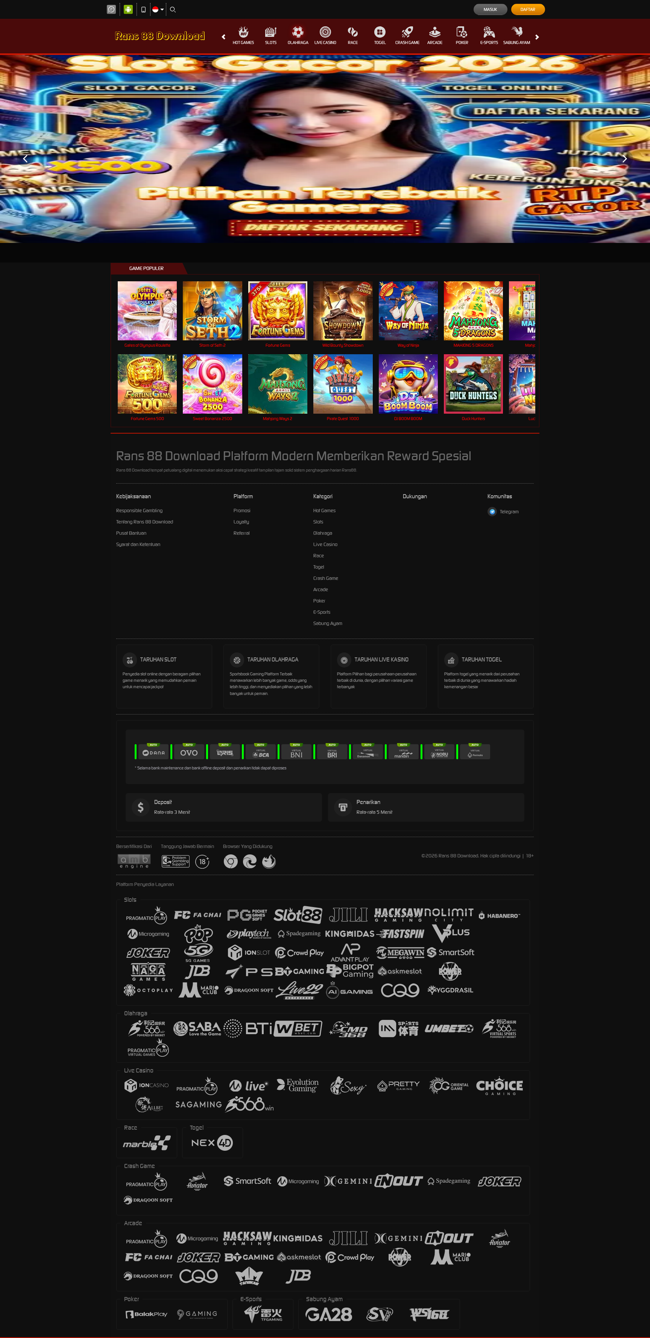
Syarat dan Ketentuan (138, 544)
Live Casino (325, 42)
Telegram (509, 511)
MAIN (152, 311)
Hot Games (243, 42)
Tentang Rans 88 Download (144, 522)
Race (353, 42)
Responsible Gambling (139, 510)
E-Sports (489, 42)
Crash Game (407, 42)
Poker (462, 42)
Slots (270, 42)
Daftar (528, 9)
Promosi (242, 510)
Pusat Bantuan (131, 533)
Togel (380, 42)
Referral (242, 533)
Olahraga (298, 42)
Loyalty (241, 522)
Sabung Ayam (516, 42)
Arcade (434, 42)
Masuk (490, 9)
